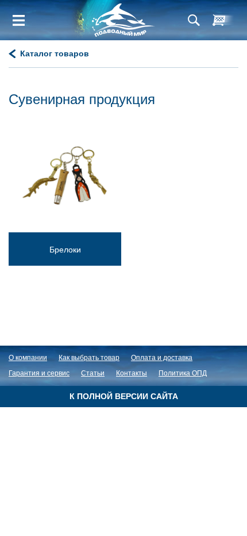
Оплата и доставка (161, 358)
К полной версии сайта (124, 396)
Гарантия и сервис (39, 373)
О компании (28, 358)
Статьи (93, 373)
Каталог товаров (54, 53)
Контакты (131, 373)
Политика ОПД (183, 373)
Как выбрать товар (89, 358)
